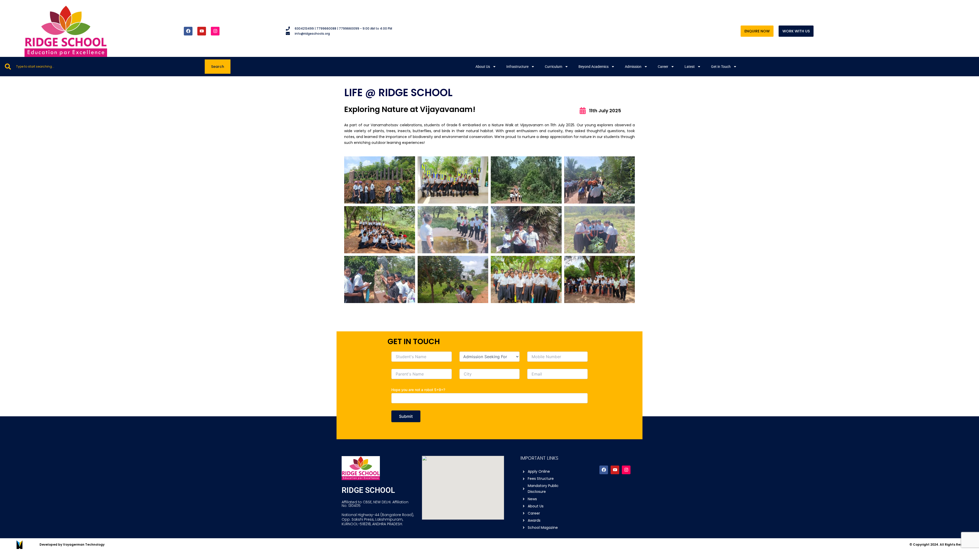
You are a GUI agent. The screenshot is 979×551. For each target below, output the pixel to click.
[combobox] (103, 66)
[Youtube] (615, 470)
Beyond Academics (593, 67)
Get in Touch (721, 67)
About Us (482, 67)
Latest (690, 67)
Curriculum (553, 67)
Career (663, 67)
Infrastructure (517, 67)
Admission (633, 67)
